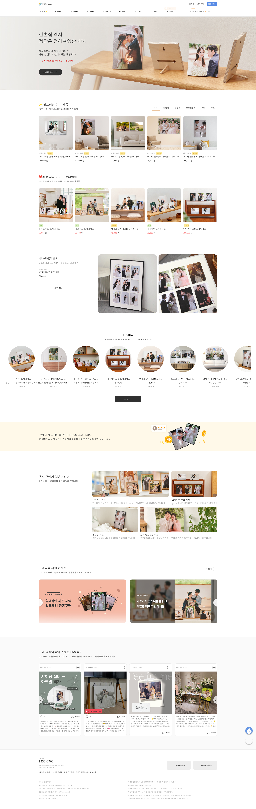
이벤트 (201, 12)
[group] (21, 366)
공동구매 (170, 11)
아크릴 (166, 108)
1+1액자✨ (43, 11)
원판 (203, 108)
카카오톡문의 (206, 765)
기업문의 (211, 4)
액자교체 (138, 11)
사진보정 (154, 11)
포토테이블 (107, 11)
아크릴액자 (59, 11)
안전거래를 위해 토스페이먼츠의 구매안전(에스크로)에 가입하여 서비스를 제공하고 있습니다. (158, 798)
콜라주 (177, 108)
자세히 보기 (57, 288)
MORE (127, 399)
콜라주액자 (123, 11)
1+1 (155, 108)
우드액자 (74, 11)
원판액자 (90, 11)
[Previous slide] (39, 700)
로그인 (210, 12)
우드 (213, 108)
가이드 (191, 4)
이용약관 (54, 798)
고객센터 (200, 4)
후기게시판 (193, 12)
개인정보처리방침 (44, 798)
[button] (39, 603)
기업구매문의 (179, 765)
